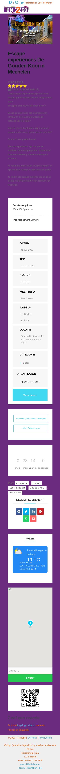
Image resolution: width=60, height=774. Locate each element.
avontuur (22, 483)
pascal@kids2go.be (30, 764)
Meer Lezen (26, 298)
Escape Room (17, 488)
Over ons (32, 737)
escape (37, 483)
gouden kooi (37, 488)
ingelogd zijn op (26, 725)
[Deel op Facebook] (19, 511)
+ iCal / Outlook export (30, 428)
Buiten (26, 363)
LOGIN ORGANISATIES (30, 768)
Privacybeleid (45, 737)
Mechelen (15, 493)
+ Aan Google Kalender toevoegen (31, 418)
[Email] (33, 518)
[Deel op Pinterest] (40, 511)
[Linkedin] (33, 511)
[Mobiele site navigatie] (55, 9)
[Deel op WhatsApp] (26, 518)
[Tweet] (26, 511)
